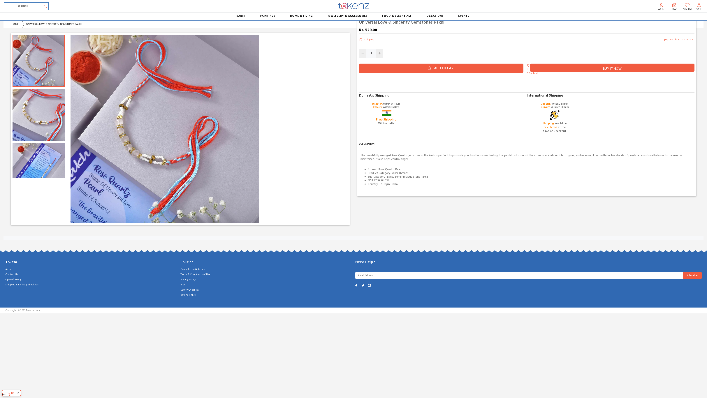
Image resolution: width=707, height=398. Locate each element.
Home (15, 24)
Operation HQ (13, 279)
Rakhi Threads (400, 173)
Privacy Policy (188, 279)
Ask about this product (681, 40)
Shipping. (369, 40)
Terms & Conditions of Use (195, 274)
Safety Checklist (189, 290)
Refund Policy (188, 295)
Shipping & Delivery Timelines (21, 285)
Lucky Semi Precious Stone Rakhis (407, 176)
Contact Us (11, 274)
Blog (183, 285)
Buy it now (612, 68)
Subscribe (692, 275)
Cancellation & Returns (193, 269)
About (8, 269)
